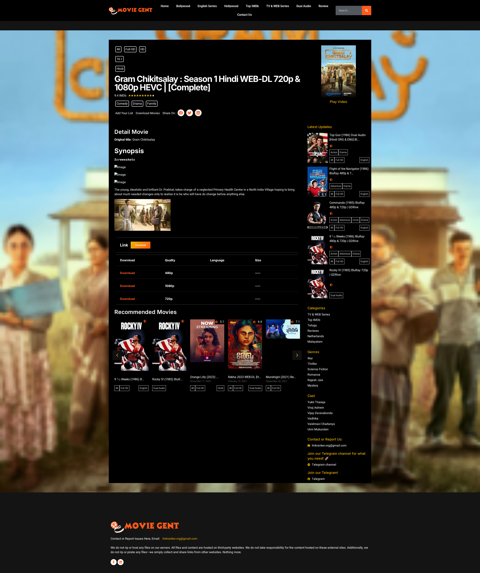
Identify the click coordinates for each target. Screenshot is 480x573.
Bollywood (183, 6)
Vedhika (313, 418)
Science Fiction (318, 369)
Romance (314, 374)
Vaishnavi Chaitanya (321, 424)
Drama (137, 103)
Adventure (336, 186)
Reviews (313, 331)
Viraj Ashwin (316, 407)
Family (151, 103)
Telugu (312, 325)
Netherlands (316, 336)
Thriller (312, 364)
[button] (181, 112)
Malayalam (315, 341)
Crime (355, 220)
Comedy (122, 103)
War (310, 358)
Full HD (130, 49)
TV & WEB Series (277, 6)
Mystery (313, 385)
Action (334, 152)
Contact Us (244, 14)
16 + (119, 59)
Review (323, 6)
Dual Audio (303, 6)
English (143, 388)
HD (142, 49)
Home (165, 6)
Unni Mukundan (318, 429)
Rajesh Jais (315, 380)
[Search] (366, 10)
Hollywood (231, 6)
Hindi (120, 69)
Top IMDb (252, 6)
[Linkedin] (121, 562)
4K (118, 49)
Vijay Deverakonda (320, 413)
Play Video (338, 102)
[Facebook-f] (114, 562)
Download (127, 273)
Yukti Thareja (316, 402)
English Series (207, 6)
